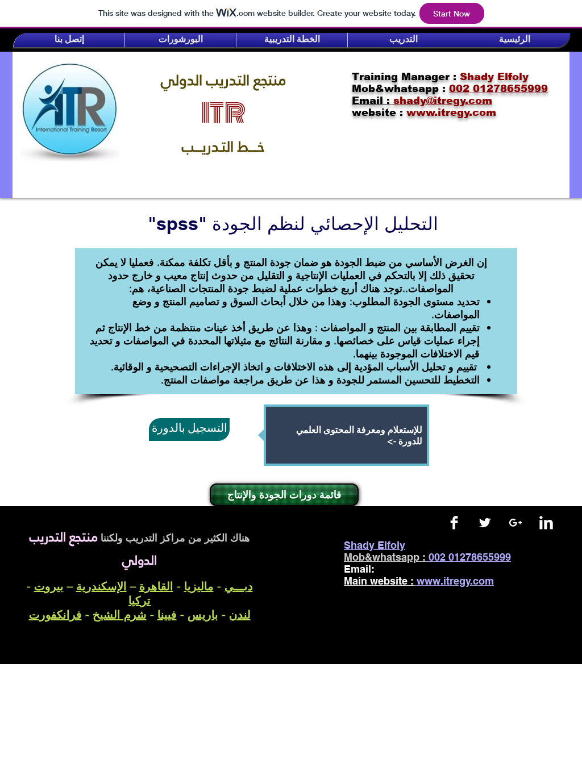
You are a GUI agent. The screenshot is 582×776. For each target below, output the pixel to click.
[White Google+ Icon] (515, 522)
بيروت (49, 586)
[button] (69, 40)
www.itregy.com (455, 581)
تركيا (139, 600)
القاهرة (156, 586)
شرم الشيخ (120, 614)
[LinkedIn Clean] (546, 522)
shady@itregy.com (431, 569)
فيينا (167, 614)
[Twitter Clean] (485, 522)
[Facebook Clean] (454, 522)
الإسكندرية (101, 586)
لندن (240, 614)
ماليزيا (199, 586)
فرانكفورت (55, 614)
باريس (203, 614)
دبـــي (239, 586)
